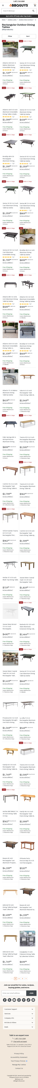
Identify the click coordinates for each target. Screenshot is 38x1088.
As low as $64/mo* (25, 75)
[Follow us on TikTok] (28, 1000)
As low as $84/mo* (8, 75)
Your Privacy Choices (18, 1061)
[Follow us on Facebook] (5, 1000)
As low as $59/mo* (8, 169)
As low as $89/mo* (25, 590)
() (13, 70)
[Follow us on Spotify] (33, 1000)
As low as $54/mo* (8, 122)
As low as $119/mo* (8, 684)
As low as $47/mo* (25, 871)
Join (31, 993)
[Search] (33, 10)
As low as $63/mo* (8, 309)
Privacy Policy (19, 1054)
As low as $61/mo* (25, 356)
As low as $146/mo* (8, 871)
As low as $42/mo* (25, 122)
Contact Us (19, 1068)
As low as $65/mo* (8, 590)
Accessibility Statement (19, 1057)
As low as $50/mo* (25, 730)
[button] (19, 1009)
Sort (28, 36)
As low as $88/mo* (8, 262)
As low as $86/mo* (25, 637)
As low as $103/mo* (25, 403)
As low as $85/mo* (8, 777)
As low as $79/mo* (25, 216)
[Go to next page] (26, 978)
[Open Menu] (3, 5)
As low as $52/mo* (25, 169)
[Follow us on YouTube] (14, 1000)
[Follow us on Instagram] (19, 1000)
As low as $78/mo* (25, 543)
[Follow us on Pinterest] (24, 1000)
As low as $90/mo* (25, 309)
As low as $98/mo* (8, 496)
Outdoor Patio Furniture (26, 20)
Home (3, 20)
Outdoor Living (12, 20)
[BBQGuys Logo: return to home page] (19, 5)
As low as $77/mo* (25, 684)
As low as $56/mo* (8, 403)
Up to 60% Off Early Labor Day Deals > (19, 16)
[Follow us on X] (9, 1000)
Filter (10, 36)
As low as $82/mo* (25, 263)
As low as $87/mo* (25, 497)
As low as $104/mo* (25, 824)
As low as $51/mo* (8, 730)
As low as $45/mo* (8, 637)
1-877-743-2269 (19, 1)
